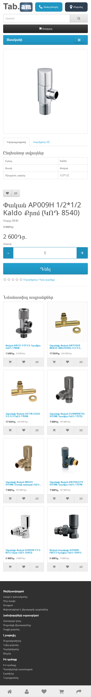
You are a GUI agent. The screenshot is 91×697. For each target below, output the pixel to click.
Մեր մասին (9, 601)
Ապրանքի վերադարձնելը (17, 625)
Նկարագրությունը (16, 142)
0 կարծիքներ (30, 279)
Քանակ (7, 244)
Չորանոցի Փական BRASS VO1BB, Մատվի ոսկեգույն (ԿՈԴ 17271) (22, 484)
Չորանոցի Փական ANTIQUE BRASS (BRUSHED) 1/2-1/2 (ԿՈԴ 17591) (65, 348)
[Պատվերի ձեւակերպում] (78, 692)
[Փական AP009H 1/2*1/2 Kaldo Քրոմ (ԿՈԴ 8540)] (45, 91)
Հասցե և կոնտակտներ (15, 596)
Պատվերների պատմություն (18, 669)
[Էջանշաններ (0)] (44, 692)
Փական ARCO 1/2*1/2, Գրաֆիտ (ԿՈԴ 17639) (23, 346)
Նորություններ (11, 677)
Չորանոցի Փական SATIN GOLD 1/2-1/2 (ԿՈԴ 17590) (23, 415)
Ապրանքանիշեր (12, 640)
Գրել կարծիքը (47, 279)
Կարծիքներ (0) (41, 142)
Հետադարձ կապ (12, 621)
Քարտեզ (78, 7)
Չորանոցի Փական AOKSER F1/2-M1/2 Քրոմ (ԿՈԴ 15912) (23, 551)
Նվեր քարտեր (11, 645)
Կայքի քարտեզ (11, 629)
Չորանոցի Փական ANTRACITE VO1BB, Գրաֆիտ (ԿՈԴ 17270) (66, 483)
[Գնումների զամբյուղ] (61, 692)
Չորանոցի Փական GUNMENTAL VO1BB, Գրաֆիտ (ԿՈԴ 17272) (67, 415)
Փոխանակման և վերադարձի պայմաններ (25, 609)
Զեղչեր (7, 653)
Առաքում (8, 605)
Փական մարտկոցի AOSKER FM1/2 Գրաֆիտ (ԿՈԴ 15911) (65, 551)
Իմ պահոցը (9, 665)
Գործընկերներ (11, 649)
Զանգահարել (51, 7)
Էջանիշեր (8, 673)
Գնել (45, 268)
